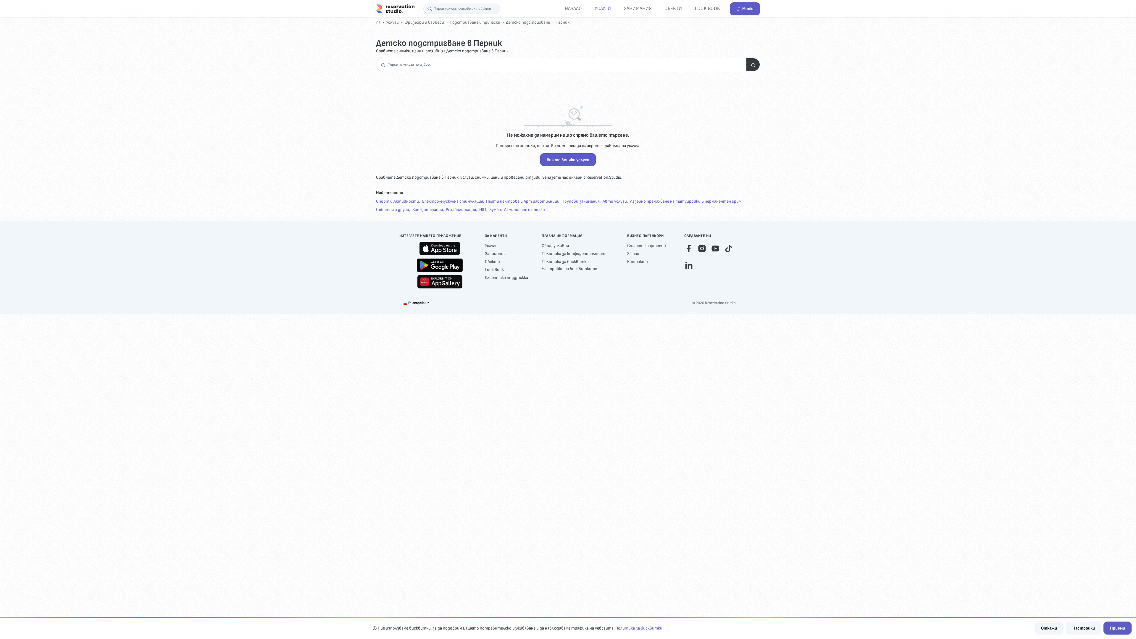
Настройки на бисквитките (569, 269)
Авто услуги (615, 201)
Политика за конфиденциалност (573, 253)
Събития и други (392, 209)
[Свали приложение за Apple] (439, 248)
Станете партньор (646, 245)
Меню (747, 9)
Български (417, 303)
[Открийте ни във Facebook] (688, 248)
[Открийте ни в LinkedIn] (688, 265)
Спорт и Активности (397, 201)
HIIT (482, 209)
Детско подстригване (528, 22)
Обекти (673, 8)
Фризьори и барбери (424, 22)
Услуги (603, 8)
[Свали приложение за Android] (440, 265)
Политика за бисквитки (565, 261)
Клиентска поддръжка (506, 277)
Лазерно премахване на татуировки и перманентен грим (685, 201)
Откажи (1049, 628)
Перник (562, 22)
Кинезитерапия (427, 209)
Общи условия (555, 245)
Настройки (1083, 628)
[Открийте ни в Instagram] (702, 248)
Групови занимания (581, 201)
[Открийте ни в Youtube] (715, 248)
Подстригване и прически (475, 22)
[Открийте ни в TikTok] (728, 248)
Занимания (638, 8)
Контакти (637, 261)
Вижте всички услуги (568, 160)
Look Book (707, 8)
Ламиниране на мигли (524, 209)
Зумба (495, 209)
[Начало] (395, 8)
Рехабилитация (461, 209)
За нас (633, 253)
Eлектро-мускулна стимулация (452, 201)
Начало (573, 8)
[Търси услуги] (753, 64)
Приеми (1117, 628)
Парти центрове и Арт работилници (522, 201)
